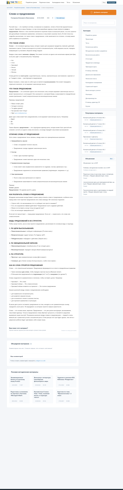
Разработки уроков (31, 2)
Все (111, 158)
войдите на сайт (40, 360)
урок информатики (21, 113)
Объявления (76, 2)
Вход (104, 2)
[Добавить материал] (93, 2)
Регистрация (111, 2)
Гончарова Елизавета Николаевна (22, 18)
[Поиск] (96, 2)
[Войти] (99, 2)
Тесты (68, 2)
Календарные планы (58, 2)
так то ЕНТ (10, 7)
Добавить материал (101, 12)
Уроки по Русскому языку (33, 7)
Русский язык (60, 18)
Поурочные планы (44, 2)
